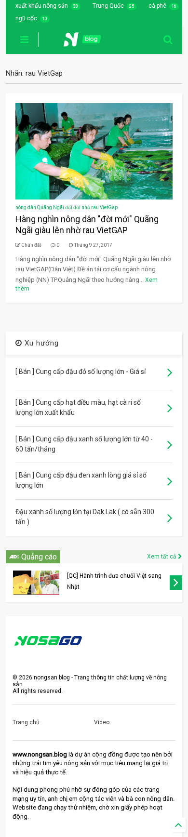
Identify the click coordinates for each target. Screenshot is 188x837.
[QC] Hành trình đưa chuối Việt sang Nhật (114, 581)
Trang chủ (26, 722)
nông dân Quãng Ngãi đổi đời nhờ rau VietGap (66, 207)
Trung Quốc (108, 5)
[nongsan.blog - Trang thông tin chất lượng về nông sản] (88, 42)
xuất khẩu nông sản (41, 5)
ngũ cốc (26, 18)
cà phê (157, 5)
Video (101, 722)
